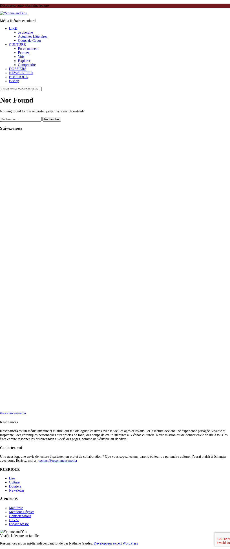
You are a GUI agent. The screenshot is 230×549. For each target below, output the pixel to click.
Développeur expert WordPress (116, 543)
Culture (14, 482)
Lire (12, 478)
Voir (21, 57)
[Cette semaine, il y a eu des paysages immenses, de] (173, 214)
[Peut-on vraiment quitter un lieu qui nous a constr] (17, 271)
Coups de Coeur (29, 40)
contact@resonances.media (57, 460)
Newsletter (16, 490)
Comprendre (27, 65)
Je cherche (25, 32)
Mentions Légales (21, 512)
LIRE (13, 28)
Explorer (24, 61)
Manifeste (16, 508)
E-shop (14, 81)
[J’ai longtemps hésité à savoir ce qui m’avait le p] (134, 247)
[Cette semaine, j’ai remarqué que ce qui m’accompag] (56, 204)
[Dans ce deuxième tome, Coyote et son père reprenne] (212, 238)
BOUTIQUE (18, 77)
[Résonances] (13, 13)
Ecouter (23, 53)
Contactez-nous (20, 516)
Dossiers (15, 486)
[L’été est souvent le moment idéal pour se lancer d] (95, 190)
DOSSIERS (17, 69)
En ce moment (28, 48)
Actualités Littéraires (32, 36)
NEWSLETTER (21, 73)
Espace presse (19, 524)
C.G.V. (14, 520)
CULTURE (17, 44)
